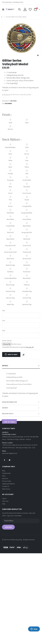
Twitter (9, 460)
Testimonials (6, 473)
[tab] (21, 366)
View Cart (5, 501)
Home (2, 17)
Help (3, 504)
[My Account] (25, 9)
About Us (5, 478)
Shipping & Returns (8, 484)
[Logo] (10, 9)
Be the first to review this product (21, 95)
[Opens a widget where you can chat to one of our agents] (34, 629)
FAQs (3, 476)
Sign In (4, 499)
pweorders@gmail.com (9, 453)
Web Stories (6, 489)
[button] (38, 55)
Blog (3, 471)
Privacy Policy (6, 481)
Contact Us (5, 486)
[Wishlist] (30, 9)
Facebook (4, 460)
